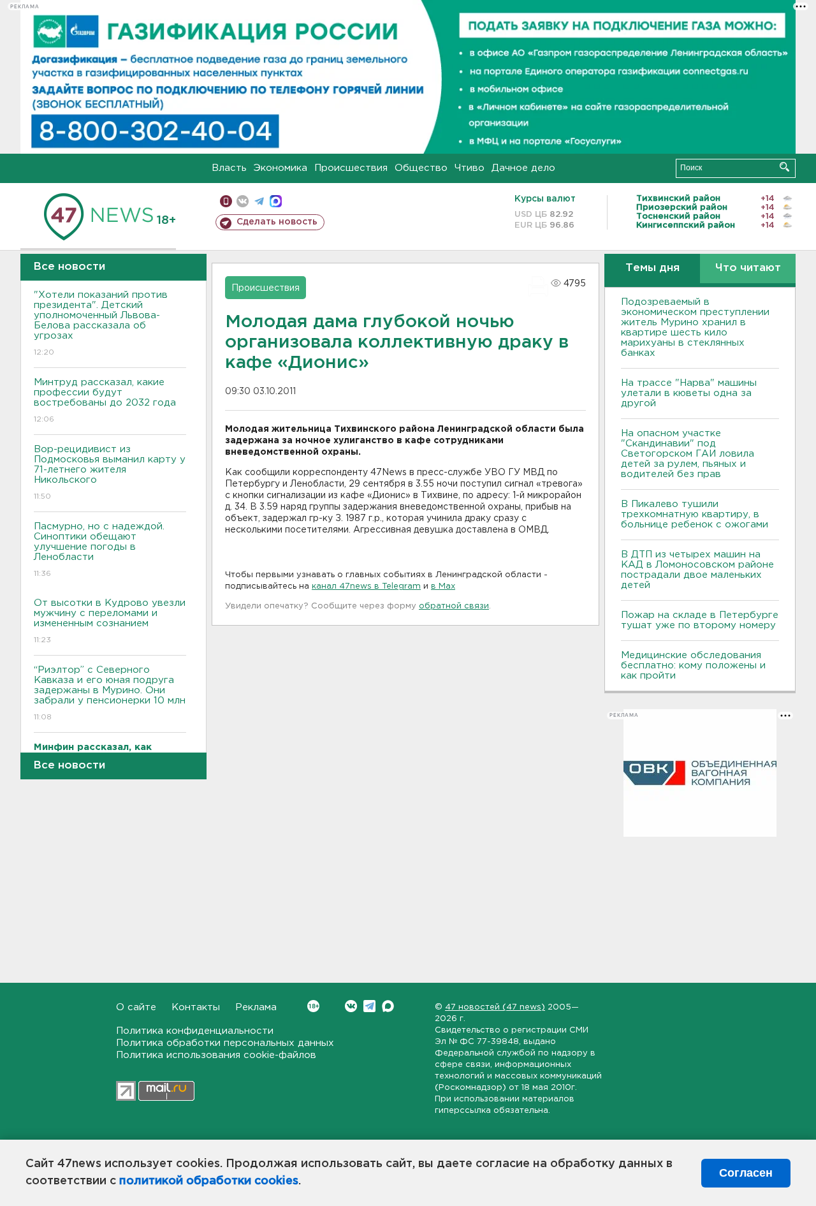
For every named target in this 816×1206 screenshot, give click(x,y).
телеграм (259, 201)
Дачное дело (523, 168)
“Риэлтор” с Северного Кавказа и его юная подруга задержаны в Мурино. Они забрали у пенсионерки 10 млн (110, 693)
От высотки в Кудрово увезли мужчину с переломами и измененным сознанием (110, 621)
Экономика (280, 168)
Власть (229, 168)
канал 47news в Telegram (366, 586)
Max (388, 1006)
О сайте (136, 1007)
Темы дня (652, 268)
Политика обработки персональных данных (225, 1043)
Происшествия (351, 168)
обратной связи (454, 606)
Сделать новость (277, 222)
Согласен (746, 1172)
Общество (421, 168)
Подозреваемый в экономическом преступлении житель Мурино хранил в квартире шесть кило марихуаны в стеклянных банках (695, 327)
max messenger (276, 201)
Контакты (195, 1007)
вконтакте (243, 201)
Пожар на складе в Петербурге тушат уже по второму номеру (699, 620)
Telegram (369, 1006)
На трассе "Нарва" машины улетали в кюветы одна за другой (689, 393)
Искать (784, 167)
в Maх (443, 586)
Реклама (256, 1007)
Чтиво (469, 168)
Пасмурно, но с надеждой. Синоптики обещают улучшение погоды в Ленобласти (99, 549)
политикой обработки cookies (208, 1181)
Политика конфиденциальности (194, 1031)
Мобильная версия (226, 201)
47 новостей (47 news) (495, 1007)
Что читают (748, 268)
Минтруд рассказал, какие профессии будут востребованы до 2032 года (105, 400)
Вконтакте (351, 1006)
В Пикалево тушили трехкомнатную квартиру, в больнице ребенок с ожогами (694, 514)
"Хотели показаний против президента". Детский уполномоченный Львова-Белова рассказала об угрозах (101, 323)
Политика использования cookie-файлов (216, 1055)
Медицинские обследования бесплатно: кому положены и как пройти (693, 665)
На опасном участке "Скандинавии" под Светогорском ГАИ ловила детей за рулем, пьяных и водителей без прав (687, 453)
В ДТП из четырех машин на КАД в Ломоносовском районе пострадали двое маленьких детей (697, 569)
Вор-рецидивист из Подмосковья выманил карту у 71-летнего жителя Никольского (110, 472)
